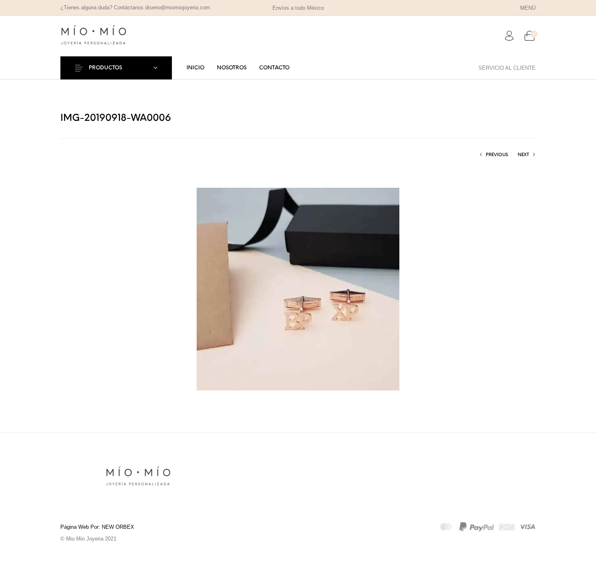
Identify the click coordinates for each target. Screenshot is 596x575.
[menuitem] (528, 8)
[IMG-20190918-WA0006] (298, 288)
